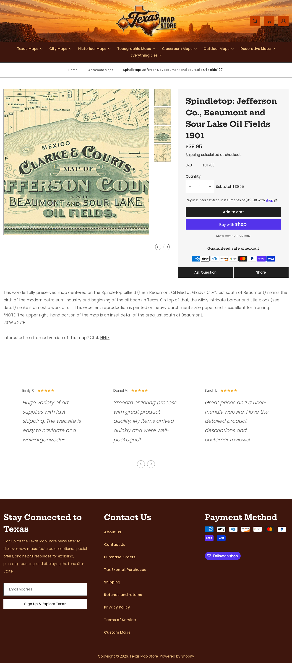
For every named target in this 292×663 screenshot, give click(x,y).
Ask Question (205, 272)
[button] (162, 97)
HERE (105, 337)
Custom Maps (117, 632)
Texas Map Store (144, 656)
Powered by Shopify (177, 656)
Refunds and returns (123, 594)
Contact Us (114, 544)
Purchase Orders (120, 557)
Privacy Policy (117, 607)
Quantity (193, 176)
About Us (112, 532)
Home (73, 70)
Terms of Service (120, 619)
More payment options (233, 235)
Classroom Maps (100, 70)
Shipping (193, 154)
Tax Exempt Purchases (125, 569)
